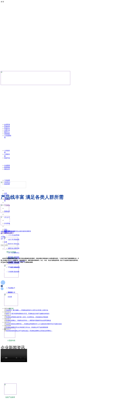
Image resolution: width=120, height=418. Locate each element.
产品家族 (7, 205)
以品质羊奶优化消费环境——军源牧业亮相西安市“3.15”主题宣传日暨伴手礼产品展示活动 (34, 324)
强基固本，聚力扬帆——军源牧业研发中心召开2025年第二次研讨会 (27, 310)
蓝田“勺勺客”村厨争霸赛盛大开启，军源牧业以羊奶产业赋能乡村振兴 (27, 313)
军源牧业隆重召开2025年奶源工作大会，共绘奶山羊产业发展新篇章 (27, 327)
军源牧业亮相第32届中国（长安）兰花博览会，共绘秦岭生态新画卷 (27, 317)
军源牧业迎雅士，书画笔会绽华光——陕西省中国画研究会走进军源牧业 (28, 320)
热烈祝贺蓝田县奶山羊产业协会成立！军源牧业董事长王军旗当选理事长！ (29, 330)
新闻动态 (7, 211)
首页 (5, 193)
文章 (5, 242)
